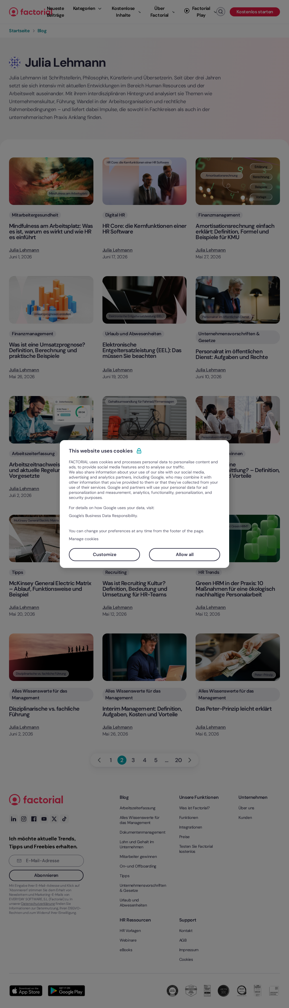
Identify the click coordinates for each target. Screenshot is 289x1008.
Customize (104, 554)
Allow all (185, 554)
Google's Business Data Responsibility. (103, 515)
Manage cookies (83, 538)
